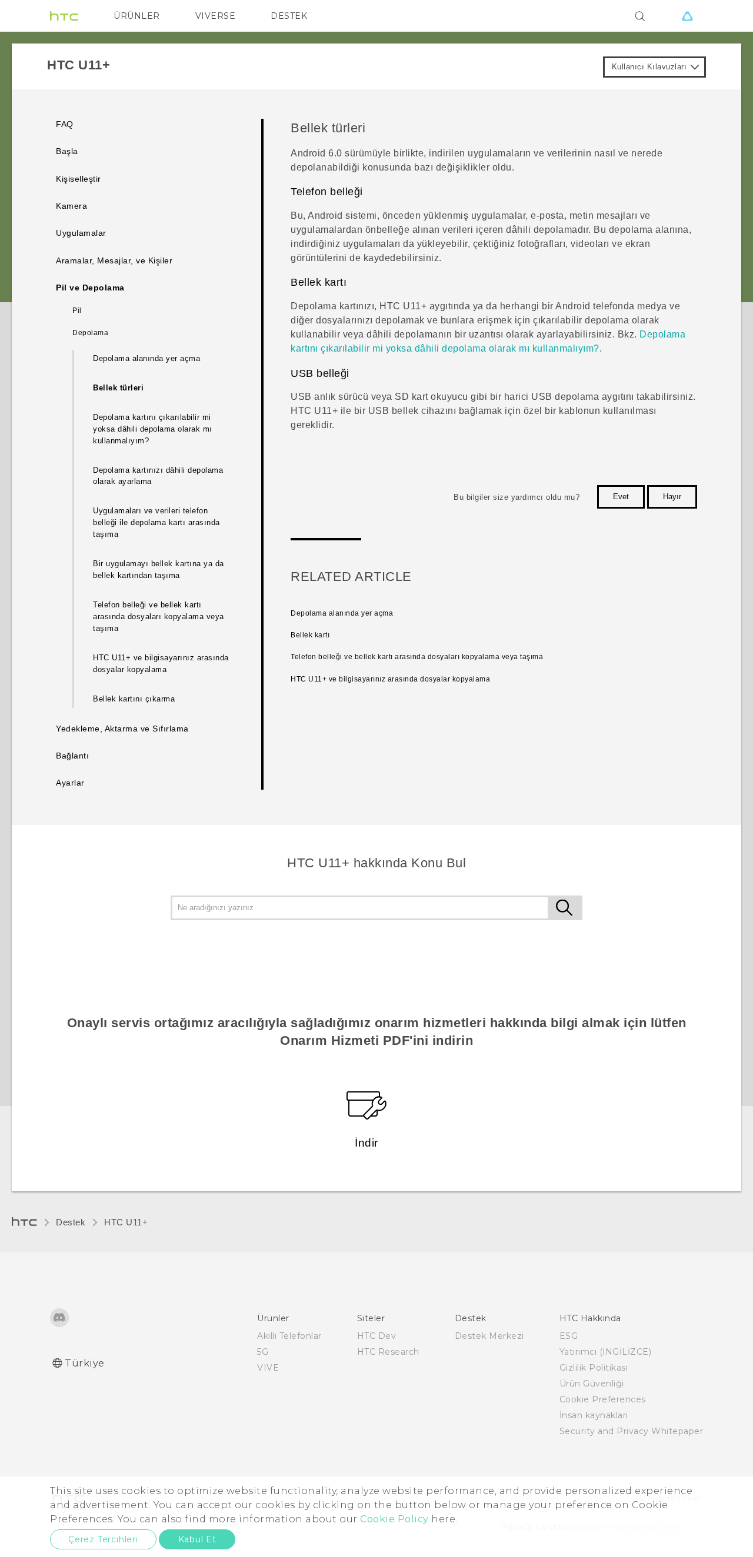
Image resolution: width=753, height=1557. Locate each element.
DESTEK (289, 16)
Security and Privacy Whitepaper (631, 1431)
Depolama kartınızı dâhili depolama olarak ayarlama (158, 476)
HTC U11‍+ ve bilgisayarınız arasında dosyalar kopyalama (161, 663)
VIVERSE (215, 16)
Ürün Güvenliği (591, 1383)
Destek (70, 1222)
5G (262, 1351)
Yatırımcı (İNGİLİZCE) (605, 1351)
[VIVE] (687, 16)
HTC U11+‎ (126, 1222)
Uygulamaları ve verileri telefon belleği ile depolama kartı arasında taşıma (156, 522)
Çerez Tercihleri (103, 1539)
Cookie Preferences (602, 1399)
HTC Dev (377, 1336)
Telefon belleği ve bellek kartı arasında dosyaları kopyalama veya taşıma (158, 616)
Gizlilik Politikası (593, 1367)
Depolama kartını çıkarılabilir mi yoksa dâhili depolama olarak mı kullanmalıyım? (152, 429)
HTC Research (388, 1351)
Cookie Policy (394, 1519)
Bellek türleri (118, 387)
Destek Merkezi (489, 1336)
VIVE (268, 1367)
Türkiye (85, 1363)
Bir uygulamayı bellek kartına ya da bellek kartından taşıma (158, 569)
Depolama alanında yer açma (146, 358)
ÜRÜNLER (137, 16)
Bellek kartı (310, 635)
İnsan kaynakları (593, 1415)
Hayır (672, 496)
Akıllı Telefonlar (289, 1336)
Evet (621, 496)
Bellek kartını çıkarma (134, 698)
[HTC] (64, 16)
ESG (568, 1336)
